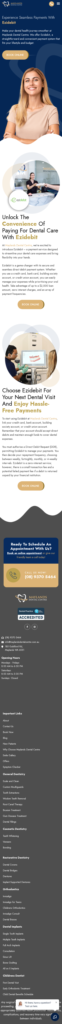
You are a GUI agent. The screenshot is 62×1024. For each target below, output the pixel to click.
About (6, 720)
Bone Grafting (10, 962)
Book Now (8, 732)
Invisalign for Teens (12, 902)
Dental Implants (12, 927)
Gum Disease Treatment (14, 816)
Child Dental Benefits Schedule (18, 994)
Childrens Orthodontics (14, 908)
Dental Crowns (10, 864)
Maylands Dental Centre (18, 245)
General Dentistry (14, 774)
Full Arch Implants (11, 945)
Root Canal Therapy (12, 804)
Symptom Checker (11, 767)
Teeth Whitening (11, 836)
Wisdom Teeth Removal (14, 798)
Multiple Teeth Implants (14, 939)
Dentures (7, 876)
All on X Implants (11, 968)
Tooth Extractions (11, 792)
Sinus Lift (7, 957)
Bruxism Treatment (11, 810)
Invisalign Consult (11, 913)
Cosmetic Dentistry (15, 829)
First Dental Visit (11, 982)
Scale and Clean (11, 781)
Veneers (7, 841)
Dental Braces (10, 919)
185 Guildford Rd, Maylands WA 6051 (14, 648)
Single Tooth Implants (13, 933)
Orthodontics (11, 889)
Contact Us (8, 726)
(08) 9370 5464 (40, 577)
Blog (5, 738)
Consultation (9, 951)
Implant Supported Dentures (16, 882)
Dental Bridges (10, 870)
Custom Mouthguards (13, 787)
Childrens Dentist (13, 976)
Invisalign (7, 896)
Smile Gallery (9, 755)
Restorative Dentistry (16, 858)
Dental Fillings (9, 821)
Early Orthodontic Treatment (16, 988)
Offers (6, 761)
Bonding (7, 847)
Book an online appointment (24, 553)
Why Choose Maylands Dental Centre (21, 749)
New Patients (9, 743)
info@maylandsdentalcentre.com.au (22, 642)
